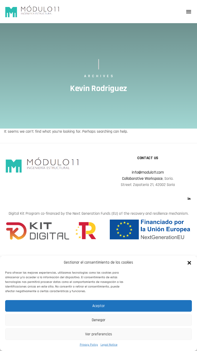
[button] (189, 262)
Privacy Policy (89, 345)
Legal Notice (109, 345)
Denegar (98, 320)
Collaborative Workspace (142, 178)
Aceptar (98, 305)
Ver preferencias (98, 334)
